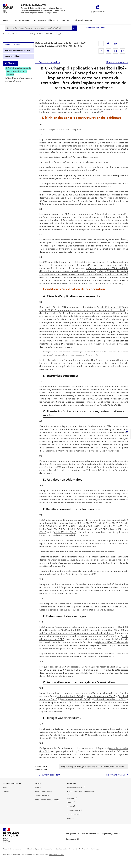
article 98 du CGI (48, 529)
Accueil (6, 20)
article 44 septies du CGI (99, 435)
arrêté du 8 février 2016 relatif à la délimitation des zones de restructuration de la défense (83, 279)
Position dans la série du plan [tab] (17, 50)
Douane (70, 802)
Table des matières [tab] (13, 44)
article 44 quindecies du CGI (55, 441)
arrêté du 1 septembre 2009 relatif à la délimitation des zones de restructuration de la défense (83, 270)
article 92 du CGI (109, 404)
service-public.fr (89, 833)
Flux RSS (38, 787)
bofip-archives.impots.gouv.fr (46, 800)
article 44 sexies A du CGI (66, 435)
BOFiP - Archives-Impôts (83, 20)
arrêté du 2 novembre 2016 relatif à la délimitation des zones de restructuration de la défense (83, 282)
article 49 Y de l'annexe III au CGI (67, 734)
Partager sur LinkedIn (115, 51)
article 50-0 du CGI (79, 523)
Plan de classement (22, 20)
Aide (5, 787)
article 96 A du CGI (65, 526)
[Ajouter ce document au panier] (108, 43)
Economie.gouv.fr (73, 810)
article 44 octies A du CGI (73, 438)
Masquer (12, 63)
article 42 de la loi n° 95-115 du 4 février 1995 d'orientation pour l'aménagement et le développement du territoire (83, 202)
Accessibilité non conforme (13, 849)
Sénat (69, 818)
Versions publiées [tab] (12, 56)
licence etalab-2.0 (55, 854)
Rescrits (65, 20)
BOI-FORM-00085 (57, 738)
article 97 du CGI (114, 526)
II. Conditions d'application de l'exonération (18, 79)
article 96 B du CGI (90, 526)
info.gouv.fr (71, 833)
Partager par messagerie (122, 51)
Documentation (41, 796)
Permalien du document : (41, 768)
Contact (6, 791)
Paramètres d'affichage (90, 849)
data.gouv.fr (71, 839)
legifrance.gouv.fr (110, 833)
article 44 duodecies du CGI (108, 438)
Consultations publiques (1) (46, 20)
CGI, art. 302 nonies (79, 757)
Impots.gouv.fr (72, 814)
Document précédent (49, 62)
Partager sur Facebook (101, 51)
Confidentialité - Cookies (65, 849)
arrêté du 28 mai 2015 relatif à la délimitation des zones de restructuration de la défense (83, 276)
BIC (31, 34)
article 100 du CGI (96, 529)
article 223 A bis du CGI (65, 669)
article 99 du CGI (72, 529)
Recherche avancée (95, 27)
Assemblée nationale (74, 787)
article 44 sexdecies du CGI (94, 441)
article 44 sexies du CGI (69, 696)
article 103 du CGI (63, 532)
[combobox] (38, 28)
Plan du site (48, 849)
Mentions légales (33, 849)
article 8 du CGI (64, 543)
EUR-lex (70, 806)
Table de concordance (43, 791)
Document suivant (115, 62)
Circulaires (71, 798)
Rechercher (74, 28)
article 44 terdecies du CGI (82, 398)
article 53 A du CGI (105, 523)
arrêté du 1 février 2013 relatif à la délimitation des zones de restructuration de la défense (83, 273)
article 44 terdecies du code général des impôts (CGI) (97, 102)
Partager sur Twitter (108, 51)
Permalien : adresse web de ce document (115, 43)
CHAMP (40, 34)
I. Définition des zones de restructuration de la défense (18, 71)
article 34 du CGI (99, 389)
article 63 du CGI (107, 395)
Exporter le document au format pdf (101, 43)
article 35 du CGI (49, 392)
